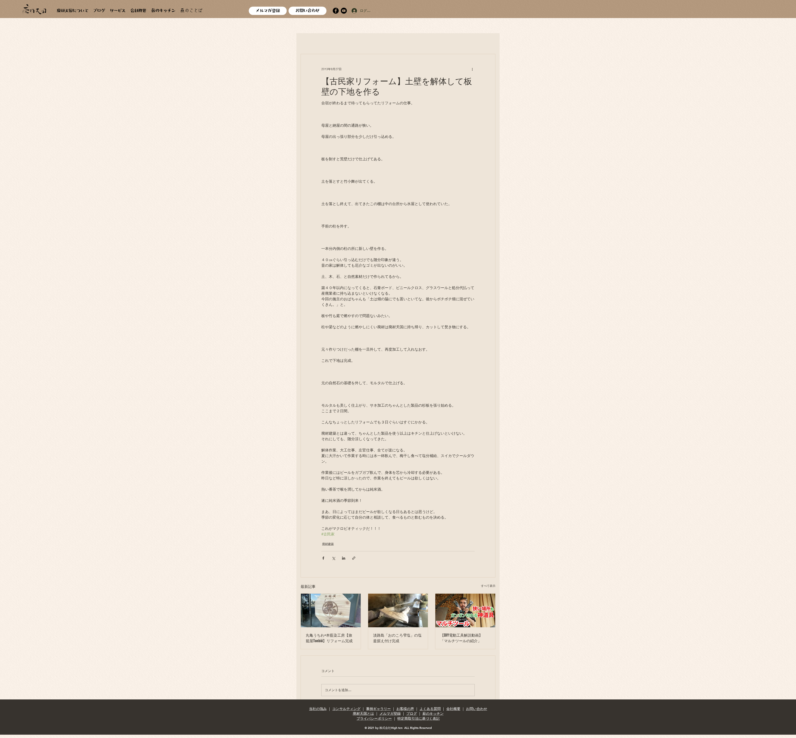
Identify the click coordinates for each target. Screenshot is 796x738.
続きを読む (469, 41)
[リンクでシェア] (354, 558)
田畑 (393, 41)
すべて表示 (488, 586)
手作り (376, 41)
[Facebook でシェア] (323, 558)
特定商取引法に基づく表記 (418, 718)
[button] (490, 41)
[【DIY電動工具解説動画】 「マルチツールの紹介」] (465, 610)
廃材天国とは (363, 713)
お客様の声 (405, 709)
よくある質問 (430, 709)
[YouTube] (344, 11)
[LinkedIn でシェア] (344, 558)
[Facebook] (336, 11)
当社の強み (318, 709)
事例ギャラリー (378, 709)
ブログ (411, 713)
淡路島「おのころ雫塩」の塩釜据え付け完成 (397, 637)
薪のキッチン (433, 713)
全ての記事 (309, 41)
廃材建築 (333, 41)
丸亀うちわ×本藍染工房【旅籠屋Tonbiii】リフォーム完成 (329, 637)
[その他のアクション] (472, 69)
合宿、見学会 (416, 41)
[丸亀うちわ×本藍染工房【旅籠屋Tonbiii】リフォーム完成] (331, 610)
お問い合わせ (476, 709)
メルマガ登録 (390, 713)
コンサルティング (346, 709)
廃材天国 (356, 41)
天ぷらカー (444, 41)
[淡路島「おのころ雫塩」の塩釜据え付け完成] (398, 610)
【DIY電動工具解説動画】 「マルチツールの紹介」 (461, 637)
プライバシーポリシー (374, 718)
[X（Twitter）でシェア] (333, 558)
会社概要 (453, 709)
